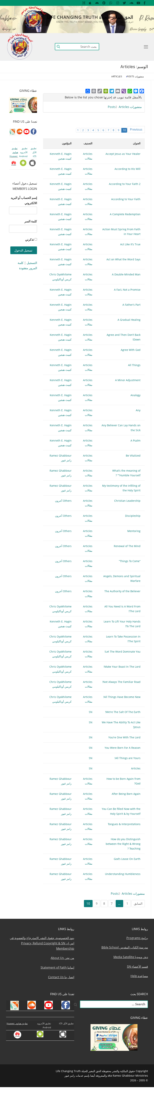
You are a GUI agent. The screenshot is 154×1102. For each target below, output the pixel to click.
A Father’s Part (131, 304)
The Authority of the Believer (122, 591)
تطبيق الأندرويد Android (23, 152)
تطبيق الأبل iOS (33, 152)
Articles (135, 768)
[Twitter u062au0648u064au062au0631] (125, 3)
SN (90, 712)
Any (138, 410)
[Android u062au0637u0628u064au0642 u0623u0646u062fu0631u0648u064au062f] (97, 3)
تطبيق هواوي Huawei (14, 152)
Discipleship (132, 516)
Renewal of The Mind (127, 546)
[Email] (118, 91)
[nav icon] (145, 47)
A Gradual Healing (129, 319)
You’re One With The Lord (124, 737)
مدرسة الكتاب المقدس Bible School (124, 947)
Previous (136, 129)
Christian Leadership (127, 500)
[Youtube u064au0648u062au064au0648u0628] (138, 3)
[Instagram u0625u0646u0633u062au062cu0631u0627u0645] (118, 3)
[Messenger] (136, 91)
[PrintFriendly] (106, 91)
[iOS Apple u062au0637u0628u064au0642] (90, 3)
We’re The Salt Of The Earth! (122, 712)
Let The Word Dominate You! (122, 651)
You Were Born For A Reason (122, 747)
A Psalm (135, 440)
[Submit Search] (58, 46)
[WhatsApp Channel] (111, 3)
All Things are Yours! (127, 758)
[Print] (94, 91)
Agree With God (130, 350)
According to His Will (127, 169)
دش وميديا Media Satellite (130, 957)
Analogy (135, 395)
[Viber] (124, 91)
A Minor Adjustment (127, 380)
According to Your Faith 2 (124, 184)
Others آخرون (63, 500)
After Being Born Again (126, 794)
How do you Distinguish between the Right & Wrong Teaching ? (123, 843)
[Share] (88, 91)
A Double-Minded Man (126, 274)
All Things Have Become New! (121, 697)
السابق (138, 903)
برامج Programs (137, 938)
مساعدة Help (139, 976)
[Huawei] (84, 3)
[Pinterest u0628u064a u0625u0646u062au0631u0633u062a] (104, 3)
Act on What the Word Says (123, 259)
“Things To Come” (129, 561)
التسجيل (32, 263)
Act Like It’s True (130, 244)
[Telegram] (112, 91)
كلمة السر (30, 221)
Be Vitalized (133, 455)
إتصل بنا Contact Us (61, 977)
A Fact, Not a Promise (127, 289)
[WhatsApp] (130, 91)
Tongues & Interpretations (124, 824)
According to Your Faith (125, 199)
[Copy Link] (100, 91)
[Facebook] (142, 91)
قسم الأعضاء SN (137, 966)
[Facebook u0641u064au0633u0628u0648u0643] (144, 3)
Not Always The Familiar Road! (121, 682)
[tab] (94, 97)
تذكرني (29, 239)
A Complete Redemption (125, 214)
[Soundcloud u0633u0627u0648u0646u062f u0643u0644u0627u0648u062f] (131, 3)
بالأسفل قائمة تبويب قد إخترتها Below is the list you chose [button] (103, 97)
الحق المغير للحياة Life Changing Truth (90, 17)
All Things (134, 365)
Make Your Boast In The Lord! (122, 666)
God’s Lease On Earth (127, 859)
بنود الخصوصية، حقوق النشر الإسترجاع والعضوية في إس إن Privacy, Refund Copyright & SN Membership (42, 943)
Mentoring (133, 531)
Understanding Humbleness (122, 874)
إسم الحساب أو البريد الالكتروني (24, 200)
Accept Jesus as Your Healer (123, 154)
